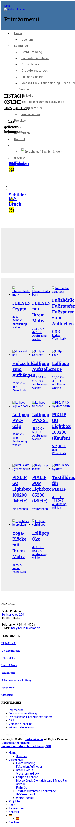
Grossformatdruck (34, 70)
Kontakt (19, 139)
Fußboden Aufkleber (35, 58)
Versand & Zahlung (20, 724)
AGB (11, 720)
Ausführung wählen (19, 325)
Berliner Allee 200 (12, 614)
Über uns (27, 39)
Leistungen (21, 45)
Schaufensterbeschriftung (16, 680)
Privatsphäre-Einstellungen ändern (30, 717)
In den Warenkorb (59, 336)
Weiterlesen (20, 509)
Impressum (16, 710)
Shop (17, 126)
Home (18, 33)
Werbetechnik (30, 114)
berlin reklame (34, 739)
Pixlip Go (27, 95)
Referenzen (22, 133)
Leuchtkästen (9, 665)
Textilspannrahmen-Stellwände (42, 102)
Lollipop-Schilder (32, 77)
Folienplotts (8, 658)
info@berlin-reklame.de (25, 628)
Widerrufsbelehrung (21, 727)
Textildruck (8, 672)
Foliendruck (8, 687)
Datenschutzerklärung (23, 713)
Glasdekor (7, 694)
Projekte (20, 120)
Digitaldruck (8, 643)
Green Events (30, 64)
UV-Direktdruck (31, 108)
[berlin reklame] (14, 9)
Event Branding (31, 52)
